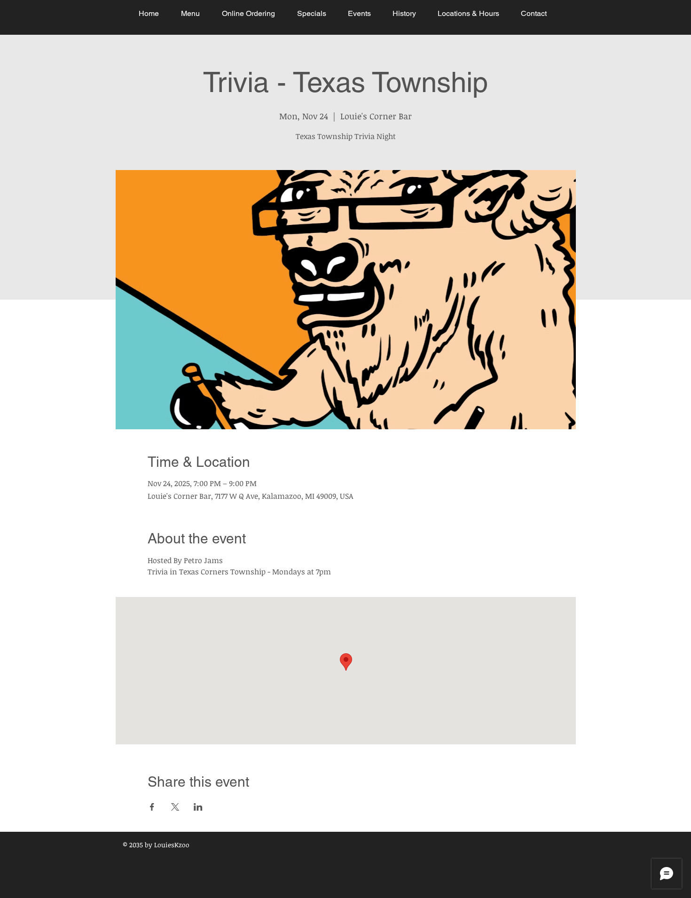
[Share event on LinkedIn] (198, 807)
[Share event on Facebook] (152, 807)
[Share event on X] (175, 807)
